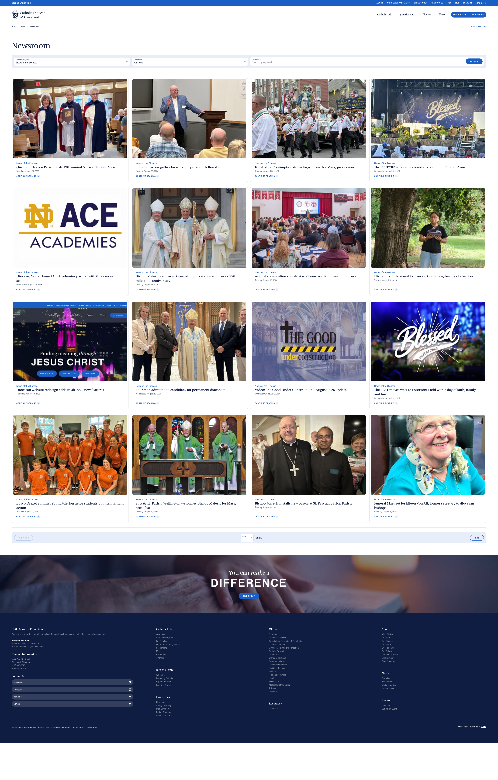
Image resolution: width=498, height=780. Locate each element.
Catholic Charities (277, 644)
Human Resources (277, 674)
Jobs (449, 3)
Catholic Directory (390, 654)
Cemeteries (66, 727)
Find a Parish (459, 15)
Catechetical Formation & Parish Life (285, 641)
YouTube (18, 696)
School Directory (164, 715)
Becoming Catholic (164, 678)
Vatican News (388, 688)
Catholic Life (384, 14)
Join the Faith (407, 14)
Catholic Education (277, 651)
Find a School (477, 15)
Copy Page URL (479, 27)
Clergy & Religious (277, 657)
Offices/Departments (398, 3)
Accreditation (55, 727)
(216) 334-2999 (37, 646)
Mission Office (275, 681)
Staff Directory (162, 708)
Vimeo (17, 703)
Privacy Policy (44, 727)
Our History (387, 644)
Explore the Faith (163, 681)
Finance (272, 671)
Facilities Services (277, 668)
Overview (160, 634)
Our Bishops (387, 641)
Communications (277, 661)
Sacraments (161, 647)
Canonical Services (277, 637)
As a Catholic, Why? (165, 637)
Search (479, 3)
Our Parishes (388, 647)
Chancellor (274, 654)
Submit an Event (389, 708)
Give (457, 3)
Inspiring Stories (163, 685)
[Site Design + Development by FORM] (472, 727)
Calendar (386, 705)
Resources (437, 3)
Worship (273, 691)
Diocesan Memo (91, 727)
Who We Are (387, 634)
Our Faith (386, 637)
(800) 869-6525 (19, 668)
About (379, 3)
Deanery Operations (278, 664)
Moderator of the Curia (279, 684)
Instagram (18, 689)
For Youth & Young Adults (168, 644)
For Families (161, 641)
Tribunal (272, 688)
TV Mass (160, 657)
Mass (158, 651)
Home (14, 26)
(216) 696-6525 (18, 665)
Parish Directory (163, 712)
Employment (387, 657)
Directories (421, 3)
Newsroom (387, 681)
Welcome (160, 674)
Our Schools (387, 651)
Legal (271, 678)
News (442, 14)
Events (427, 14)
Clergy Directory (163, 705)
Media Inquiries (389, 685)
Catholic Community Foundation (284, 647)
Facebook (18, 682)
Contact (467, 3)
